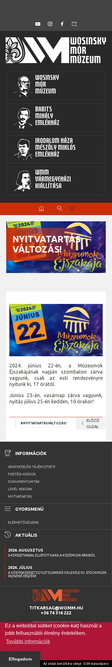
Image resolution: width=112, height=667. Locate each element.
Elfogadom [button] (20, 658)
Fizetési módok (22, 474)
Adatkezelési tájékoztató (31, 467)
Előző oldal (89, 423)
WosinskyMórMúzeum (47, 85)
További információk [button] (28, 641)
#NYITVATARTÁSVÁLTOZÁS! (44, 423)
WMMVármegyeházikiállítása (53, 180)
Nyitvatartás (20, 496)
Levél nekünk (20, 489)
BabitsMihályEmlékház (47, 117)
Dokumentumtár (24, 481)
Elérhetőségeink (23, 522)
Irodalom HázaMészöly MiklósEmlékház (55, 148)
